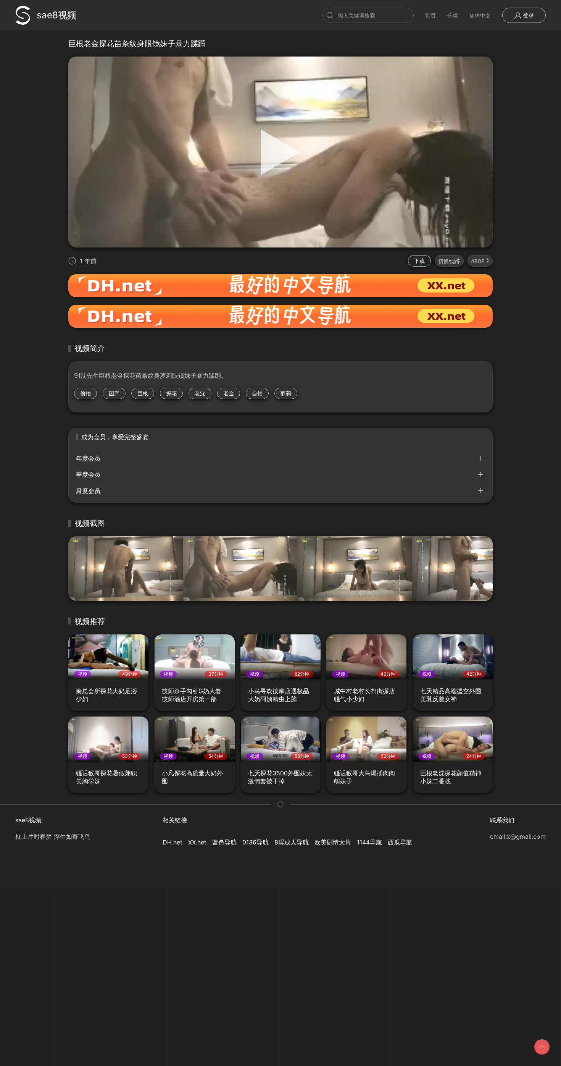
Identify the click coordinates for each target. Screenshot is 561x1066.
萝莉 (285, 393)
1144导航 (369, 842)
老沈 (200, 393)
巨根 (142, 393)
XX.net (197, 842)
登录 (528, 15)
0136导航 (255, 842)
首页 (430, 15)
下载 (419, 260)
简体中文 (480, 15)
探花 (171, 393)
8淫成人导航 (291, 842)
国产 (114, 393)
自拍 (257, 393)
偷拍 (85, 393)
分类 (452, 15)
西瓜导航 (400, 842)
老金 (228, 393)
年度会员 (88, 458)
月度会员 (88, 491)
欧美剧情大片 (332, 842)
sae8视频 (56, 15)
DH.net (172, 842)
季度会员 (88, 474)
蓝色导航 (224, 842)
